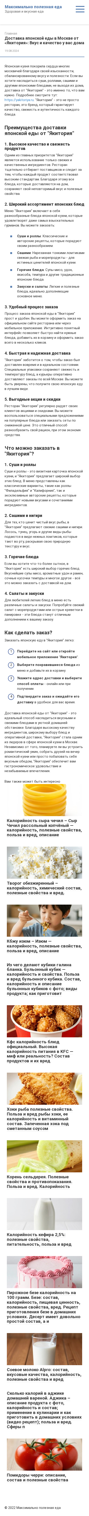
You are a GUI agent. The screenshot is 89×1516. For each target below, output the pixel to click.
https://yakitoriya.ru (19, 100)
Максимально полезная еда (33, 6)
